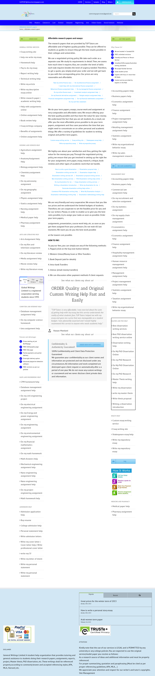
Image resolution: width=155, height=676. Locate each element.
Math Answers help (29, 458)
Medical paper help (29, 217)
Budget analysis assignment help (90, 95)
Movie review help (29, 263)
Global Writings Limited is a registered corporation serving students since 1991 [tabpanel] (31, 292)
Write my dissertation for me (89, 185)
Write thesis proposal (122, 398)
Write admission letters (31, 536)
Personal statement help (32, 531)
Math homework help (30, 498)
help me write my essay (31, 57)
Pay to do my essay (29, 68)
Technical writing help (31, 78)
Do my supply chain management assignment (121, 218)
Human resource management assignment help (119, 264)
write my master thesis (123, 393)
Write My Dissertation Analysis (90, 191)
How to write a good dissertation (66, 169)
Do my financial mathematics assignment (90, 99)
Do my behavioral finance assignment (87, 83)
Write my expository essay (67, 143)
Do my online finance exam (62, 92)
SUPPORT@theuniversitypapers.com (32, 2)
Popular (91, 594)
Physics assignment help (31, 198)
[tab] (23, 280)
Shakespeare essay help (94, 140)
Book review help (28, 120)
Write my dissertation (122, 387)
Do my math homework (31, 453)
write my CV (26, 553)
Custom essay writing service (60, 140)
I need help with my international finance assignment (76, 86)
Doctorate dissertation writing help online (76, 188)
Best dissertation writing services (62, 179)
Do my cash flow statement (77, 102)
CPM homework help (30, 381)
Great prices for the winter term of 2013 (99, 601)
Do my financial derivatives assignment (63, 95)
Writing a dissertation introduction (65, 185)
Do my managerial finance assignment (89, 89)
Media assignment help (31, 258)
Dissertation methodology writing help (63, 195)
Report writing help (29, 73)
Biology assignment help (32, 167)
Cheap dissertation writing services (86, 182)
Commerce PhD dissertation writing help (65, 191)
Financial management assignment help (61, 99)
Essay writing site (77, 140)
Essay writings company (31, 126)
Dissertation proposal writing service (88, 176)
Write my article (28, 84)
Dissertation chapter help (88, 172)
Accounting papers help (123, 91)
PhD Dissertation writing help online (88, 179)
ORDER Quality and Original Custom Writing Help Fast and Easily (77, 294)
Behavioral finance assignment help (62, 89)
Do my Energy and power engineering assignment (29, 416)
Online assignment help (31, 115)
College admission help (31, 525)
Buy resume (26, 520)
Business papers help (121, 96)
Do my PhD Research (122, 360)
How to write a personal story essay (97, 610)
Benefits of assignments (31, 131)
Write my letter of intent (31, 558)
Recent (115, 595)
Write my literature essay (32, 269)
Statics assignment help (31, 203)
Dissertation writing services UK (66, 172)
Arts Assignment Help (30, 239)
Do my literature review (31, 253)
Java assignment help (30, 328)
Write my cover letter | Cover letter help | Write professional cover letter (32, 544)
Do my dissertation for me (63, 182)
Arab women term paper (92, 619)
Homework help (28, 62)
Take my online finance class (62, 83)
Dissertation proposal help (88, 169)
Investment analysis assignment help (86, 92)
